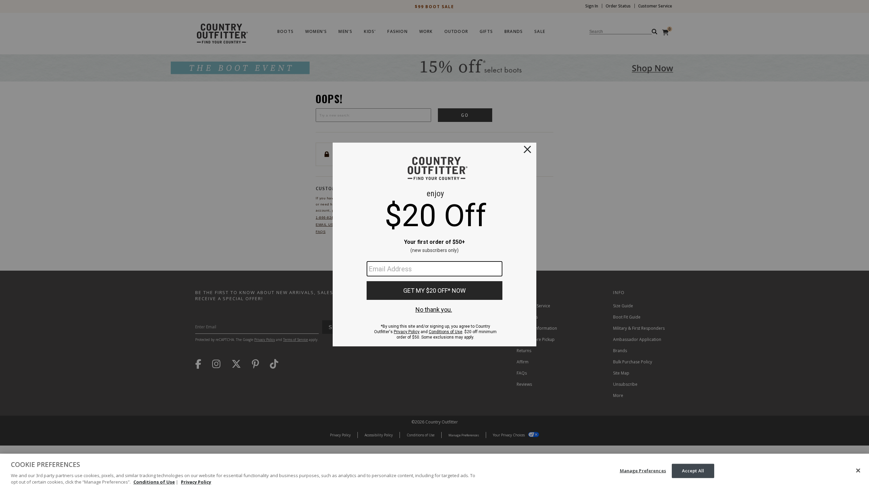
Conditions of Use (154, 482)
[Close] (858, 470)
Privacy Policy (196, 482)
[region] (434, 471)
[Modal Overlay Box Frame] (434, 244)
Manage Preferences (643, 471)
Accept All (693, 471)
